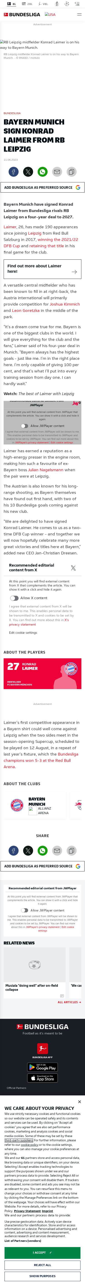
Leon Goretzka (26, 311)
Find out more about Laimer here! (34, 269)
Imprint (47, 1211)
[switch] (24, 426)
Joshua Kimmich (65, 305)
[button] (79, 14)
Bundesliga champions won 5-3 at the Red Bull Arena (41, 761)
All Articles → (69, 1002)
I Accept (39, 1252)
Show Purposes (42, 1276)
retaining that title (46, 246)
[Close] (80, 1102)
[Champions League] (67, 4)
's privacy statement (32, 443)
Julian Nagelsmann (45, 470)
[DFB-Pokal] (57, 4)
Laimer (10, 227)
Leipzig (34, 234)
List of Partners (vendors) (23, 1241)
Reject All (42, 1265)
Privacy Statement (27, 1211)
